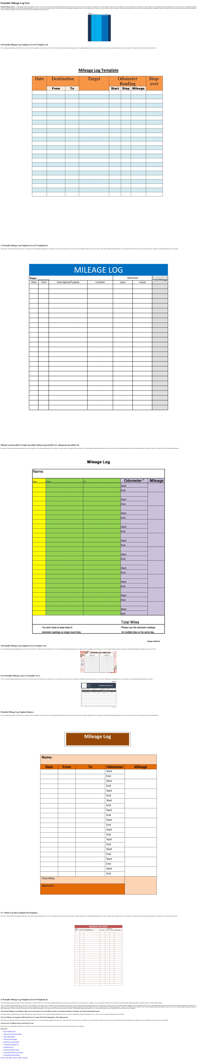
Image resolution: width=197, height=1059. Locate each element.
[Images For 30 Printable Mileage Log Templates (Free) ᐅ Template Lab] (98, 27)
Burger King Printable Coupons (11, 1049)
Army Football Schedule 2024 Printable (13, 1052)
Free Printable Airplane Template (12, 1055)
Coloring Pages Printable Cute (11, 1044)
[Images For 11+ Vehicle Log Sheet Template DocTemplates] (98, 813)
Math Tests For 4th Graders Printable (13, 1034)
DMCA (20, 1057)
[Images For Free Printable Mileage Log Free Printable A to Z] (98, 662)
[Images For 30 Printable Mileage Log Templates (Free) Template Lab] (98, 546)
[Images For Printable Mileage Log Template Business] (98, 695)
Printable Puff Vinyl (8, 1047)
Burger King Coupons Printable (11, 1042)
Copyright (24, 1057)
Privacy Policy (8, 1057)
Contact (2, 1057)
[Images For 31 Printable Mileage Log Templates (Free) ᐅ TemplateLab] (98, 146)
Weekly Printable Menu (9, 1036)
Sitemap (15, 1057)
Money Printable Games (9, 1031)
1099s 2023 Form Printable (10, 1039)
